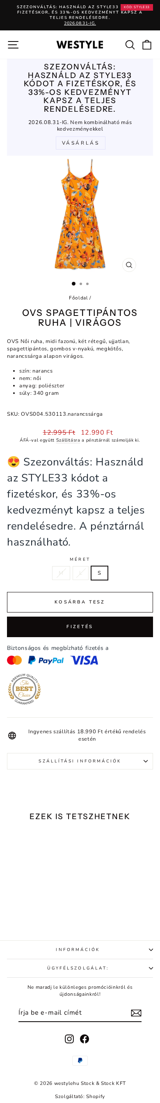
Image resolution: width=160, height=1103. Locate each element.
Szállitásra (68, 440)
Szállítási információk (80, 761)
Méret (80, 559)
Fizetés (79, 627)
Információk (78, 950)
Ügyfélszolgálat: (78, 968)
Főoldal (78, 298)
